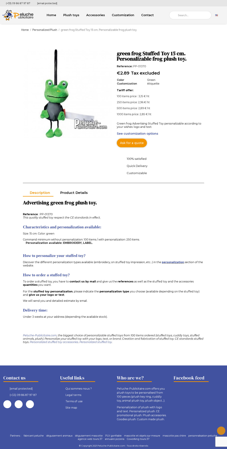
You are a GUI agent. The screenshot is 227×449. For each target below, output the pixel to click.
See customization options (137, 133)
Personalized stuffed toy (95, 342)
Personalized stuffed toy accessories (54, 342)
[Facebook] (212, 3)
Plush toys (71, 15)
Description (40, 193)
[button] (132, 143)
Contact (147, 15)
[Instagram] (223, 3)
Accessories (95, 15)
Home (51, 15)
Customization (123, 15)
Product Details (74, 193)
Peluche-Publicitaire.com (40, 335)
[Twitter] (217, 3)
